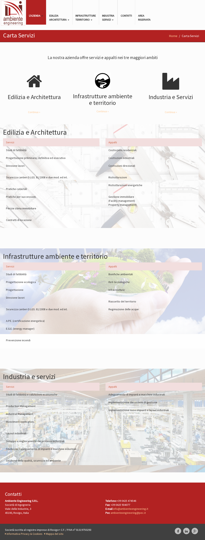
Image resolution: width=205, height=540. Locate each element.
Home (173, 36)
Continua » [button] (34, 112)
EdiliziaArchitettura (58, 17)
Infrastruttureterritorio (85, 17)
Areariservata (144, 17)
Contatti (126, 15)
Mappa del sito (54, 534)
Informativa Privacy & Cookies (25, 534)
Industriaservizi (108, 17)
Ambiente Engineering (13, 13)
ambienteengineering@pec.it (128, 513)
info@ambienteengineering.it (130, 509)
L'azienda (35, 15)
